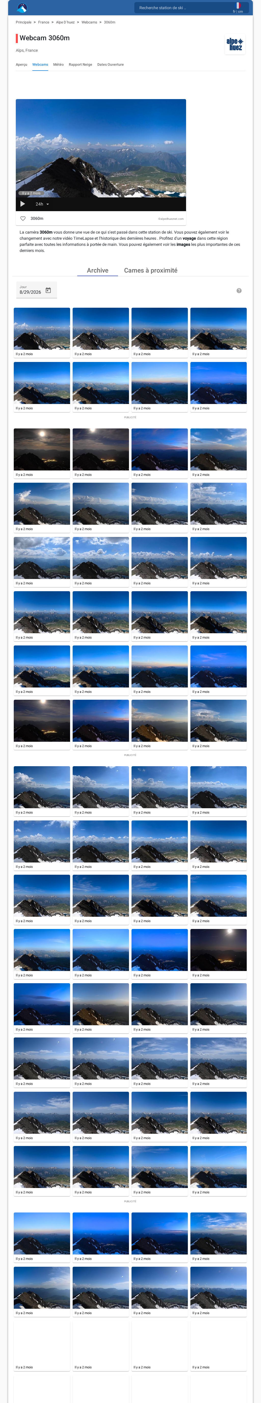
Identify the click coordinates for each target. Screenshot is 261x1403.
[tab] (97, 270)
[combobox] (184, 7)
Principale (24, 22)
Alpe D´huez (65, 22)
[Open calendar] (48, 290)
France (44, 22)
